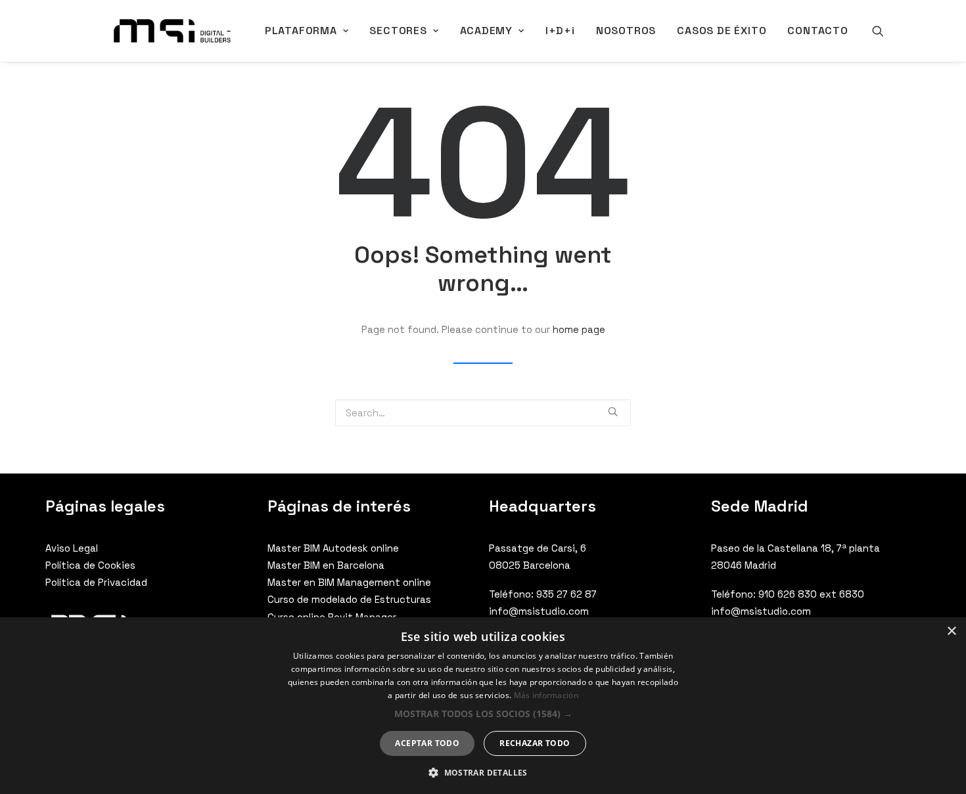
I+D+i (560, 30)
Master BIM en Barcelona (325, 565)
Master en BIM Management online (349, 582)
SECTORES (397, 30)
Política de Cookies (90, 565)
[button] (483, 713)
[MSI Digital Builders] (172, 31)
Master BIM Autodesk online (333, 548)
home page (579, 329)
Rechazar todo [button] (534, 743)
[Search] (878, 31)
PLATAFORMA (301, 30)
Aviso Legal (71, 548)
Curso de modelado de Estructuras (349, 599)
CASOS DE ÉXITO (721, 30)
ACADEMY (486, 30)
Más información (546, 695)
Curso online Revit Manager (331, 617)
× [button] (951, 631)
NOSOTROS (626, 30)
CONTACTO (817, 30)
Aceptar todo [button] (427, 743)
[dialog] (483, 705)
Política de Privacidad (96, 582)
